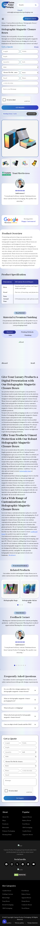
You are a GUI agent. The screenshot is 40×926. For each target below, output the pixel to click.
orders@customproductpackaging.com (20, 12)
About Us (5, 817)
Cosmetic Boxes (27, 905)
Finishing (28, 335)
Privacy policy (19, 923)
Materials (5, 827)
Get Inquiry (20, 798)
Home (3, 23)
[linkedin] (28, 864)
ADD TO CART (31, 113)
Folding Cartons (7, 894)
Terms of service (32, 923)
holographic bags (25, 471)
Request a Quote (30, 19)
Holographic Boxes (30, 23)
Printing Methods (27, 332)
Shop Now (10, 594)
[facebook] (6, 864)
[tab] (17, 604)
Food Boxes (26, 824)
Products (5, 824)
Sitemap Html (7, 835)
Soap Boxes (6, 901)
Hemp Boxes (26, 901)
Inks (10, 335)
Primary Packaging (8, 831)
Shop (4, 820)
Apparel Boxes (27, 817)
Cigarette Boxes (27, 835)
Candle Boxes (26, 831)
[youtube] (34, 864)
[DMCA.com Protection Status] (20, 874)
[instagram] (12, 864)
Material (10, 332)
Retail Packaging (7, 905)
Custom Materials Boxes (15, 23)
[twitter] (17, 864)
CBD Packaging (27, 827)
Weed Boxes (25, 908)
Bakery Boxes (26, 820)
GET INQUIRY (20, 108)
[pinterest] (23, 864)
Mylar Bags (6, 898)
